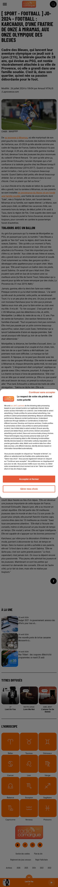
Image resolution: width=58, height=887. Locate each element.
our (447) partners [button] (17, 405)
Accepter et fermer (29, 479)
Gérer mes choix (29, 488)
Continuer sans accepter (42, 392)
